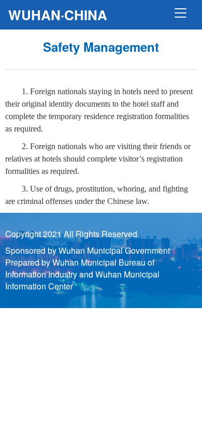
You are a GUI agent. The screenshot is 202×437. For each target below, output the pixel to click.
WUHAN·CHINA (57, 14)
